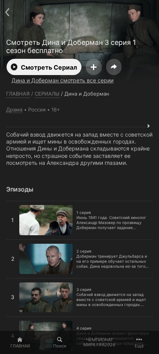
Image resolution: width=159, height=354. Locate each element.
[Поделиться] (114, 67)
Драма (14, 109)
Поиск (59, 346)
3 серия (16, 282)
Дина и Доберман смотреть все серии (62, 80)
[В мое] (94, 67)
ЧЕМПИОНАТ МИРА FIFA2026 (99, 342)
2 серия (16, 243)
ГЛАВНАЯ (20, 346)
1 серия (16, 204)
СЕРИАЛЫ (47, 94)
